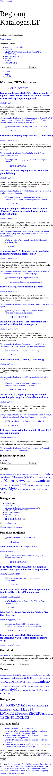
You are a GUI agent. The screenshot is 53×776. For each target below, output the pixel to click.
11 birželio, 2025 (11, 329)
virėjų (3, 492)
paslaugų (16, 485)
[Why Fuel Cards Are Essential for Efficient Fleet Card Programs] (26, 603)
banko (47, 474)
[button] (5, 39)
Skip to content (6, 1)
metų (38, 481)
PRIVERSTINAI (39, 485)
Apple (5, 474)
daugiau (8, 477)
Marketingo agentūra (16, 764)
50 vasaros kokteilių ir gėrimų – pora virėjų (22, 359)
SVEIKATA (10, 517)
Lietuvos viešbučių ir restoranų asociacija (26, 282)
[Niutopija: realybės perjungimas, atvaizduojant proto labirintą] (26, 162)
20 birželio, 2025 (11, 291)
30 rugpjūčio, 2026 (12, 551)
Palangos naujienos (16, 773)
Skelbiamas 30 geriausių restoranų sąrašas (21, 286)
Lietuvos (20, 480)
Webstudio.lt (5, 656)
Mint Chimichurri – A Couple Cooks (18, 546)
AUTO (8, 61)
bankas (42, 474)
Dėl (13, 477)
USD (39, 489)
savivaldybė (8, 489)
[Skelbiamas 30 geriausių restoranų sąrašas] (22, 278)
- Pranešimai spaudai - (17, 771)
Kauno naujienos (32, 771)
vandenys (47, 489)
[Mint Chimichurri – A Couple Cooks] (20, 538)
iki (34, 477)
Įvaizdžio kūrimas (22, 768)
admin (2, 103)
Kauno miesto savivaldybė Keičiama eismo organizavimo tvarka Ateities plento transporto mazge (23, 638)
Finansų (18, 477)
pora (23, 485)
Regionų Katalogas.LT (9, 43)
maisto (28, 481)
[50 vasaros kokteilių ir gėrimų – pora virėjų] (22, 350)
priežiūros (30, 485)
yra (9, 493)
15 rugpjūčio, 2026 (12, 645)
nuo (12, 485)
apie (1, 474)
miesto (45, 481)
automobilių (33, 474)
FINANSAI (9, 50)
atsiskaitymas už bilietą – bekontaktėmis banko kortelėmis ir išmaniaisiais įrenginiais (24, 323)
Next (5, 461)
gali (22, 477)
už (42, 489)
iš (41, 477)
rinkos (46, 485)
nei (9, 485)
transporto (26, 489)
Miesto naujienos (40, 766)
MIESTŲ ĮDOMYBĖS (14, 47)
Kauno (9, 481)
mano (34, 481)
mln (1, 485)
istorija (37, 477)
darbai (3, 477)
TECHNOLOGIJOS (13, 56)
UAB (33, 489)
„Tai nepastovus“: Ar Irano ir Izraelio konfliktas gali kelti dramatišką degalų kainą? (24, 252)
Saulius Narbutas (7, 768)
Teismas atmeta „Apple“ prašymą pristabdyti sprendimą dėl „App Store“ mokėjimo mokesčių (24, 396)
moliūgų (5, 485)
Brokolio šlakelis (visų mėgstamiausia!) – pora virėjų (26, 135)
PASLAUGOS (11, 63)
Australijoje (25, 474)
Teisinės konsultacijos (34, 764)
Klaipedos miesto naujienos (21, 766)
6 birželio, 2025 (11, 364)
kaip (48, 477)
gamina (28, 476)
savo (19, 489)
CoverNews (44, 755)
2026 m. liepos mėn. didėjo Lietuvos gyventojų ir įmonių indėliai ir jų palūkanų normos (24, 590)
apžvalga (9, 474)
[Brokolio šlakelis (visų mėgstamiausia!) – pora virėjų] (26, 127)
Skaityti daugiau (26, 120)
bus (52, 474)
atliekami (17, 474)
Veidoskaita (35, 768)
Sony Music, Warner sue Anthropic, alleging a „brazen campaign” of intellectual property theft (24, 568)
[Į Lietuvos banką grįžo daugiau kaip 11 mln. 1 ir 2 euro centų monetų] (24, 421)
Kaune (2, 481)
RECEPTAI (9, 58)
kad (43, 477)
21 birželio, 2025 (11, 103)
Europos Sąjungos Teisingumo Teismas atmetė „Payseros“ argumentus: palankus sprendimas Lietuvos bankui (23, 211)
